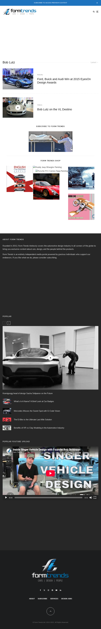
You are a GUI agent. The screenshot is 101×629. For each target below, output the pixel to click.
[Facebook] (40, 590)
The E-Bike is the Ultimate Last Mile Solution (33, 419)
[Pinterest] (52, 590)
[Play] (6, 497)
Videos (39, 105)
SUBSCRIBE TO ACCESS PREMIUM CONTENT (50, 3)
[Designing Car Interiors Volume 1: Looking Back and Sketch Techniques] (81, 207)
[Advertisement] (50, 37)
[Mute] (90, 497)
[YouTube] (56, 590)
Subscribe (42, 599)
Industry (40, 75)
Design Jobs (66, 599)
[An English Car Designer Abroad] (20, 179)
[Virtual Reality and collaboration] (7, 427)
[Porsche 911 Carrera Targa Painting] (52, 171)
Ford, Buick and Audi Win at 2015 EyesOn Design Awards (64, 80)
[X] (44, 590)
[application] (50, 473)
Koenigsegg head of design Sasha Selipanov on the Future (28, 393)
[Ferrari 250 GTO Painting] (81, 179)
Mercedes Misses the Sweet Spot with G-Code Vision (37, 411)
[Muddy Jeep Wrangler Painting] (47, 167)
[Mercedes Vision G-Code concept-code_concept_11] (7, 411)
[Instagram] (48, 590)
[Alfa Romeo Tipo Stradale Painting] (46, 187)
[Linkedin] (60, 590)
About (32, 599)
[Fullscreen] (95, 497)
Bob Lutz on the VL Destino (54, 109)
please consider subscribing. (45, 258)
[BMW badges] (7, 401)
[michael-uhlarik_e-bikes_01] (7, 419)
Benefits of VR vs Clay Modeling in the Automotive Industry (39, 428)
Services (54, 599)
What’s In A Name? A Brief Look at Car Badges (34, 401)
